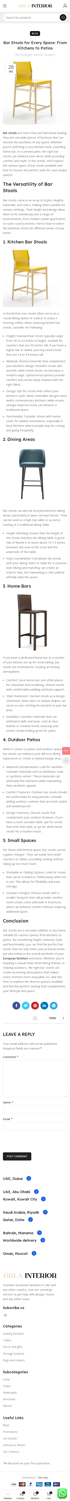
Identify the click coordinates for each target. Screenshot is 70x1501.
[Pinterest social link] (35, 1005)
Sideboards (10, 1392)
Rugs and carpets (14, 1360)
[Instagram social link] (5, 1315)
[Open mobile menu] (5, 6)
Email (7, 1119)
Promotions (10, 1432)
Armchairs (9, 1399)
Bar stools (10, 133)
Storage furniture (13, 1353)
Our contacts (11, 1451)
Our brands (10, 1438)
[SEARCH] (63, 17)
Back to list (35, 1018)
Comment (10, 1057)
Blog (35, 33)
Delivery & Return (14, 1445)
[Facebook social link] (16, 1005)
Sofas (6, 1379)
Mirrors (7, 1406)
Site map (43, 1477)
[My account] (65, 6)
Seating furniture (13, 1333)
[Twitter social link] (26, 1005)
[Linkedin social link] (44, 1005)
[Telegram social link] (54, 1005)
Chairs (7, 1386)
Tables (7, 1340)
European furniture (15, 958)
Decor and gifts (12, 1347)
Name (8, 1102)
